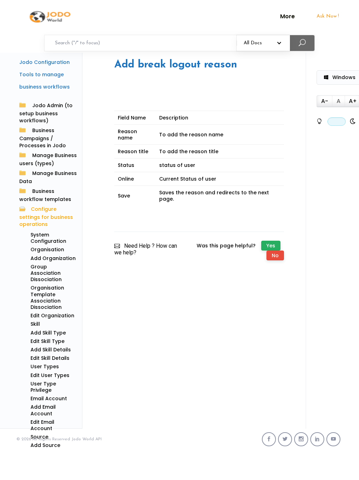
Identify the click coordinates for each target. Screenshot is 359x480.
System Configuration (48, 238)
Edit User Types (50, 375)
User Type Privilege (43, 387)
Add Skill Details (51, 349)
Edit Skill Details (50, 358)
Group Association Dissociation (46, 273)
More (287, 16)
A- (324, 101)
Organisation (47, 249)
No (275, 255)
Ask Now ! (328, 16)
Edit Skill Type (48, 341)
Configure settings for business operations (46, 217)
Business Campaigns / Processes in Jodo (42, 138)
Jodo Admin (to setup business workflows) (46, 113)
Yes (270, 245)
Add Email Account (43, 410)
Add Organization (53, 258)
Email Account (49, 398)
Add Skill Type (48, 332)
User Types (45, 366)
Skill (35, 323)
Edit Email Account (42, 425)
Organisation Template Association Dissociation (47, 297)
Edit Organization (52, 315)
